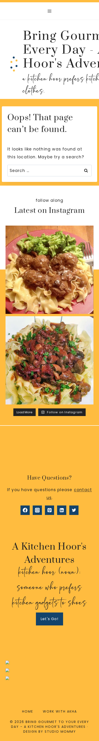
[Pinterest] (49, 510)
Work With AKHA (60, 711)
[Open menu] (49, 11)
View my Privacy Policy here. (50, 656)
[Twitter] (74, 510)
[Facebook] (25, 510)
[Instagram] (37, 510)
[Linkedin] (62, 510)
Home (27, 711)
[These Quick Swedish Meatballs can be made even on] (49, 270)
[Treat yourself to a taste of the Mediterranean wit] (49, 360)
